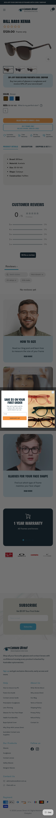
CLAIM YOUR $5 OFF (15, 418)
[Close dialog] (53, 392)
